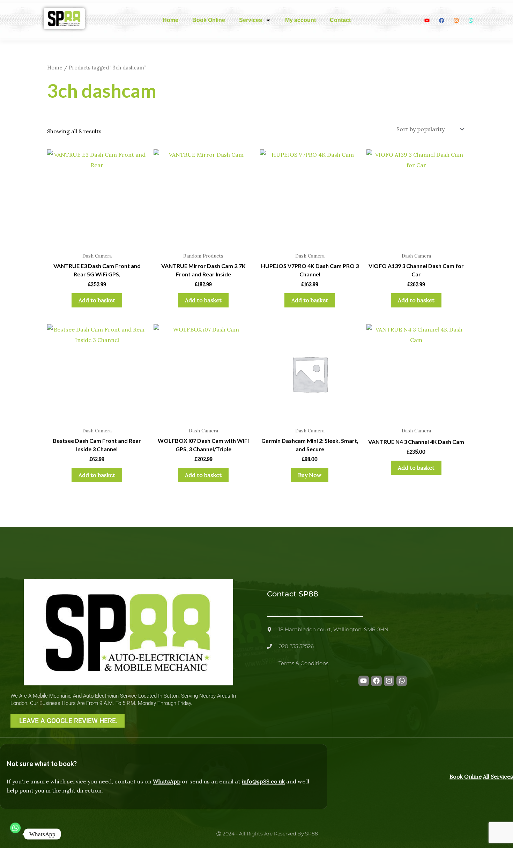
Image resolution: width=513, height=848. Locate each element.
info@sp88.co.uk (263, 781)
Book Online (208, 20)
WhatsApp (166, 781)
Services (250, 20)
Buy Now (309, 474)
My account (300, 20)
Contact (340, 20)
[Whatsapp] (15, 834)
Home (170, 20)
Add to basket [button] (97, 300)
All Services (498, 776)
